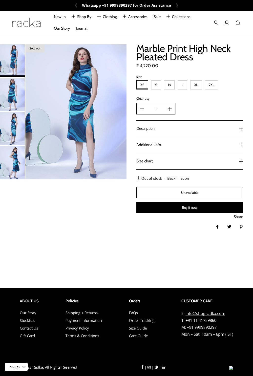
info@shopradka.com (205, 313)
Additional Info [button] (148, 144)
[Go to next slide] (177, 5)
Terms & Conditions (82, 335)
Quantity (142, 98)
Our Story (28, 312)
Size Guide (138, 328)
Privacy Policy (77, 328)
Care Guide (138, 335)
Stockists (27, 320)
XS (142, 85)
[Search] (216, 22)
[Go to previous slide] (76, 5)
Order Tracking (141, 320)
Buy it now (189, 207)
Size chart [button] (144, 161)
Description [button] (145, 128)
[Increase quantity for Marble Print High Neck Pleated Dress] (169, 108)
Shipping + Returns (81, 312)
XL (196, 85)
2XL (211, 85)
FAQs (133, 312)
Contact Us (29, 328)
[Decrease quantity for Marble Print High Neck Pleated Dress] (142, 108)
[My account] (226, 22)
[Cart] (237, 22)
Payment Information (83, 320)
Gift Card (27, 335)
